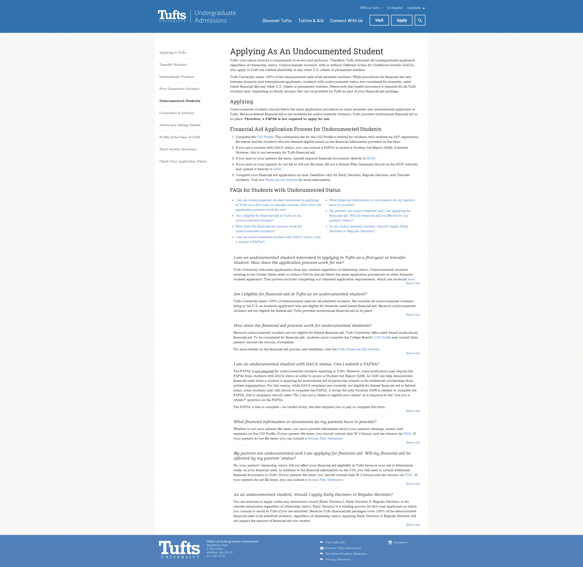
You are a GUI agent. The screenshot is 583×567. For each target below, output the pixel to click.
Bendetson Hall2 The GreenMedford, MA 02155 (232, 547)
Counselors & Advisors (176, 113)
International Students (176, 76)
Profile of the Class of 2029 (179, 137)
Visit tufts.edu (335, 542)
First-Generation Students (179, 89)
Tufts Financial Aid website (358, 349)
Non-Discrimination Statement (346, 553)
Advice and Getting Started (179, 125)
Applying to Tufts (172, 52)
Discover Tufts (277, 20)
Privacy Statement (337, 559)
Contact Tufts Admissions (343, 548)
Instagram (401, 542)
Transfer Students (173, 64)
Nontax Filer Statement (325, 438)
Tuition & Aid (310, 20)
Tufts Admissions (197, 16)
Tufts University (179, 549)
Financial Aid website (281, 180)
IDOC (371, 158)
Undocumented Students (179, 101)
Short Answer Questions (178, 149)
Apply (402, 20)
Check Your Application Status (183, 161)
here (411, 279)
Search (420, 20)
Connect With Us (346, 20)
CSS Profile (265, 137)
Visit (379, 20)
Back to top (413, 283)
